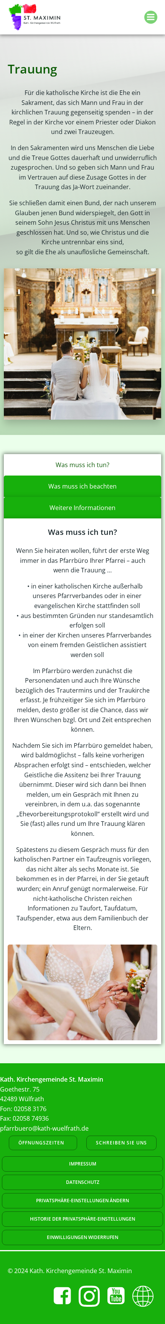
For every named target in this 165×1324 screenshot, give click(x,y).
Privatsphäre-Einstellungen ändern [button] (82, 1200)
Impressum (82, 1164)
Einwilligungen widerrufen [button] (82, 1237)
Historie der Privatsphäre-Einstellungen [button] (82, 1219)
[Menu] (150, 17)
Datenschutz (82, 1182)
